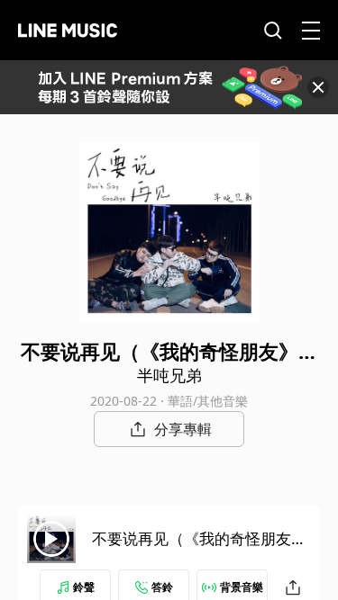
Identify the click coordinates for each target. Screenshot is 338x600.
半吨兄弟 (169, 375)
